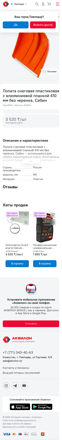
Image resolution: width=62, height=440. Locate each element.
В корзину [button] (17, 263)
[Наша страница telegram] (15, 385)
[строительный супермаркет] (6, 4)
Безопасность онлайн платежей (19, 427)
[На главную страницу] (19, 340)
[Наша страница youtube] (24, 385)
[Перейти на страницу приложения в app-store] (20, 407)
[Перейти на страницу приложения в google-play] (42, 407)
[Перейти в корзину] (49, 4)
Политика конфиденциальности (19, 420)
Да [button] (15, 24)
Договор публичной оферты (17, 424)
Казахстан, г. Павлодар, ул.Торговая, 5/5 (27, 357)
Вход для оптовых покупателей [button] (21, 372)
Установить (31, 323)
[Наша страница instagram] (6, 385)
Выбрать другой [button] (43, 24)
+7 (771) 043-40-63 (18, 353)
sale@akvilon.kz (12, 361)
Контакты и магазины (16, 368)
